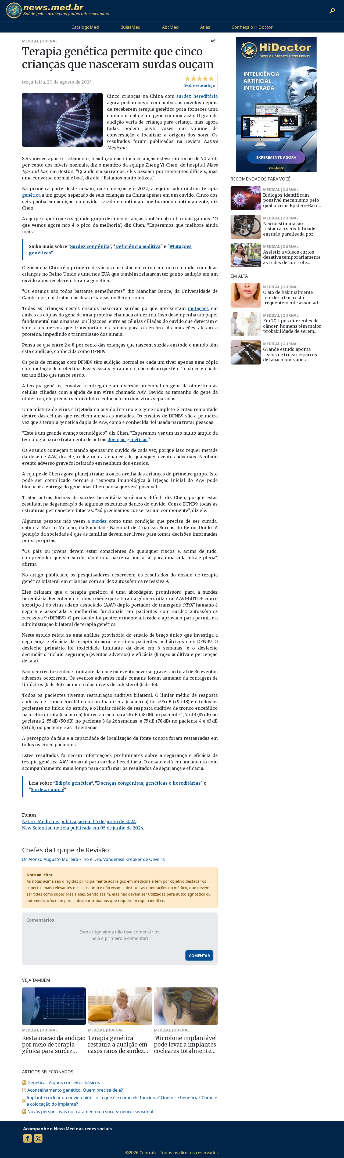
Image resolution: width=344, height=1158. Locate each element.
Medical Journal (40, 41)
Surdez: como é (47, 789)
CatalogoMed (85, 27)
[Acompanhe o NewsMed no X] (38, 1138)
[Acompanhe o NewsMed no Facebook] (27, 1138)
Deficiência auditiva (137, 246)
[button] (332, 11)
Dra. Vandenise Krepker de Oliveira (129, 859)
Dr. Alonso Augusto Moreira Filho (55, 859)
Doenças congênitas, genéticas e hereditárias (148, 783)
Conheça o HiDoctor (252, 27)
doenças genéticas (128, 439)
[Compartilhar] (213, 41)
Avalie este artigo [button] (199, 85)
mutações (198, 308)
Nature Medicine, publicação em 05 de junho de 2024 (79, 821)
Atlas (205, 27)
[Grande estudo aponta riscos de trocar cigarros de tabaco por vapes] (246, 352)
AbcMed (170, 27)
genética (31, 195)
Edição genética (73, 783)
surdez (99, 521)
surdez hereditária (197, 96)
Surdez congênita (89, 246)
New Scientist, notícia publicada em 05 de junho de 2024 (82, 828)
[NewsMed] (57, 10)
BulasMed (130, 27)
